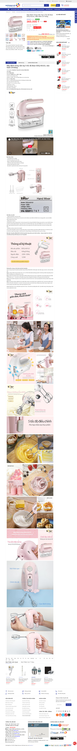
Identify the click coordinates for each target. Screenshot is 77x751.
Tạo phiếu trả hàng (42, 708)
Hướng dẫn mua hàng (26, 706)
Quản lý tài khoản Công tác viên (44, 717)
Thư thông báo (41, 706)
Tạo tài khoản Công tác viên (44, 715)
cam (47, 658)
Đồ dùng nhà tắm (11, 693)
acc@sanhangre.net (10, 739)
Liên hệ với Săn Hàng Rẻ (26, 713)
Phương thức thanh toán (10, 713)
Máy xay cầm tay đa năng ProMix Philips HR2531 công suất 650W (23, 680)
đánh (12, 658)
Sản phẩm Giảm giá (25, 708)
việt (49, 658)
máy (8, 658)
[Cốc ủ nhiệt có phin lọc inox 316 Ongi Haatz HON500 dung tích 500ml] (58, 70)
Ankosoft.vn (31, 745)
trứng (15, 658)
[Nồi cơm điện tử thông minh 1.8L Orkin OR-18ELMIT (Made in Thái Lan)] (58, 86)
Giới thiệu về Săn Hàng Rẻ (10, 700)
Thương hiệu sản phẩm (26, 710)
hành (9, 659)
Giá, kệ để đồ (43, 691)
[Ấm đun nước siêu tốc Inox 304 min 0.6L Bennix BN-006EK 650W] (58, 62)
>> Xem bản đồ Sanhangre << (11, 737)
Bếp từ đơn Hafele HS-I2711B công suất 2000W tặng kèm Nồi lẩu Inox (48, 680)
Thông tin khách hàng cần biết (11, 706)
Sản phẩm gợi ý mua (27, 662)
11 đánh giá (32, 19)
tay (20, 658)
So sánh (49, 1)
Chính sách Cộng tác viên (43, 713)
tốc (23, 658)
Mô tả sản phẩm (11, 62)
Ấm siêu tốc (60, 691)
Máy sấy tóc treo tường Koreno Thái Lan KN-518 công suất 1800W (10, 680)
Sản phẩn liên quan (12, 662)
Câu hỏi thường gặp (9, 710)
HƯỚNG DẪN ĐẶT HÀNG (32, 62)
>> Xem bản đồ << (49, 45)
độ (25, 658)
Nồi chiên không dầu (61, 693)
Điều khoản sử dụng (9, 702)
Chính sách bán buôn (26, 704)
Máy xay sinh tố (27, 693)
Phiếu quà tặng (41, 702)
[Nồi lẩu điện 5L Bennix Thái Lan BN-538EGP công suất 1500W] (58, 45)
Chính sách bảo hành (9, 708)
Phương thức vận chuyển (10, 711)
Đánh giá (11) (21, 62)
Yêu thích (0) (55, 1)
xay (36, 658)
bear (28, 658)
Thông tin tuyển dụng (26, 702)
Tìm (46, 5)
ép (40, 658)
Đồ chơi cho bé (10, 691)
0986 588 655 (66, 5)
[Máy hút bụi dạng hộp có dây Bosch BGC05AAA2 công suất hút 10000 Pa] (58, 78)
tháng (13, 659)
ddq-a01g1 (32, 658)
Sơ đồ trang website (25, 711)
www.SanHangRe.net (10, 742)
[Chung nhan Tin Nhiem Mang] (56, 728)
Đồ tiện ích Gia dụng (45, 693)
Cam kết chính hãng (25, 700)
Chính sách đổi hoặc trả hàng (11, 715)
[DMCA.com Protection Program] (66, 728)
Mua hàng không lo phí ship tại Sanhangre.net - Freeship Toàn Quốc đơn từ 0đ (63, 31)
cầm (18, 658)
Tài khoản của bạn (42, 700)
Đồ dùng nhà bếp (28, 691)
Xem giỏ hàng (41, 704)
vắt (44, 658)
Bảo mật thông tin (9, 704)
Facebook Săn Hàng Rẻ (10, 740)
